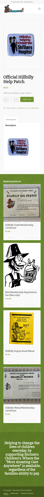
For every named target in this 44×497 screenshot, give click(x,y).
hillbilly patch (34, 108)
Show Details (30, 238)
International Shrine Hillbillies (22, 490)
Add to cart (27, 99)
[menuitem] (39, 9)
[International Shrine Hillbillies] (18, 9)
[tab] (11, 119)
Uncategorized (22, 108)
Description (11, 119)
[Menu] (39, 9)
